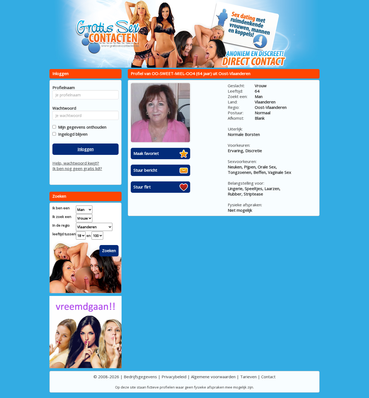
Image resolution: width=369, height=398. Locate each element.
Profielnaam (62, 87)
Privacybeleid (174, 376)
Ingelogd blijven (72, 134)
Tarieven (248, 376)
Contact (268, 376)
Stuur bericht (145, 170)
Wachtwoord (62, 108)
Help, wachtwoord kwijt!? (75, 163)
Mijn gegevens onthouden (81, 127)
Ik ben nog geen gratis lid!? (77, 168)
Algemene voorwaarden (213, 376)
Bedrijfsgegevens (140, 376)
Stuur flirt (142, 187)
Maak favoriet (146, 153)
